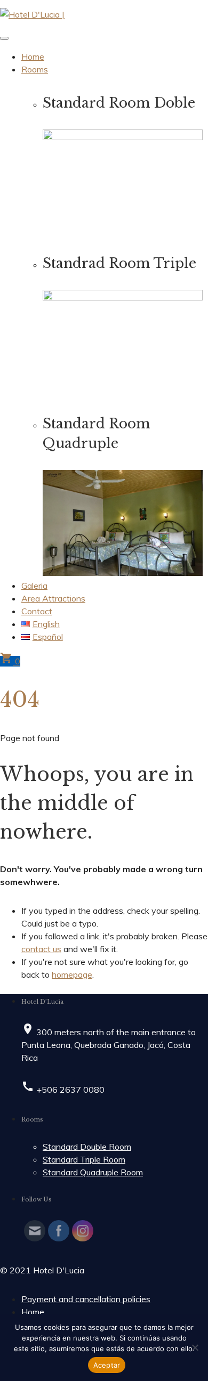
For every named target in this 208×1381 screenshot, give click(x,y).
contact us (41, 949)
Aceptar (107, 1365)
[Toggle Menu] (4, 38)
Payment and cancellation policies (85, 1299)
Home (32, 56)
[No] (194, 1347)
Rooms (34, 69)
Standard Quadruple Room (93, 1172)
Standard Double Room (87, 1146)
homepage (72, 974)
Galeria (34, 585)
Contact (36, 611)
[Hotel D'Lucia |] (32, 14)
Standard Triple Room (84, 1159)
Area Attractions (53, 598)
